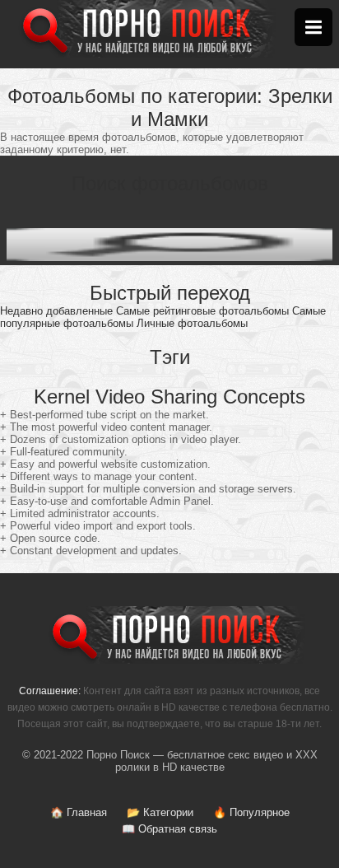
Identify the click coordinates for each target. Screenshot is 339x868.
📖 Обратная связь (169, 829)
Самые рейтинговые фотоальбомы (202, 311)
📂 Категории (160, 812)
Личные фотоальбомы (192, 323)
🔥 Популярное (251, 812)
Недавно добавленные (56, 311)
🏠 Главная (78, 812)
